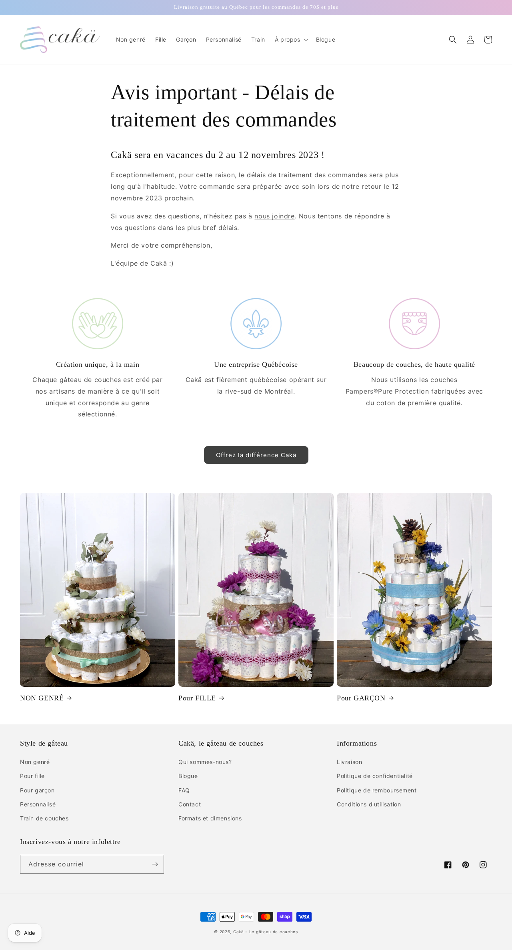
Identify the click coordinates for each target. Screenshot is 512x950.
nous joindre (274, 216)
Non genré (35, 761)
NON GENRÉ (42, 698)
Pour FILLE (197, 698)
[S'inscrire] (155, 864)
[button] (290, 39)
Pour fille (32, 775)
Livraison (349, 761)
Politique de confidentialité (375, 775)
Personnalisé (38, 804)
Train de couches (44, 818)
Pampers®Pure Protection (387, 391)
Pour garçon (37, 790)
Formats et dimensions (210, 818)
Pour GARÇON (361, 698)
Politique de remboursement (377, 790)
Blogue (188, 775)
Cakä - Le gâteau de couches (265, 931)
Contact (189, 804)
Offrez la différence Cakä (256, 455)
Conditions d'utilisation (369, 804)
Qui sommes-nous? (205, 761)
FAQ (184, 790)
